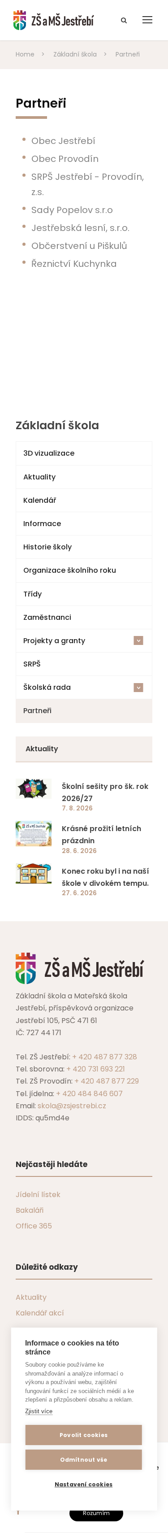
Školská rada (83, 687)
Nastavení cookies (83, 1484)
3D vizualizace (48, 453)
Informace (42, 523)
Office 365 (34, 1226)
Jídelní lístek (38, 1194)
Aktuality (39, 477)
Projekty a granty (83, 641)
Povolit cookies (84, 1435)
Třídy (32, 594)
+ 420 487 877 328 (104, 1057)
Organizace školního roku (69, 570)
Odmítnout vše (84, 1459)
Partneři (37, 711)
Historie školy (47, 547)
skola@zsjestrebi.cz (72, 1106)
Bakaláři (29, 1210)
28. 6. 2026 (79, 850)
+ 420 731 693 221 (95, 1069)
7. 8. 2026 (77, 808)
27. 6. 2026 (79, 892)
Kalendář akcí (40, 1313)
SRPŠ (32, 664)
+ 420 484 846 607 (89, 1094)
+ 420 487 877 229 (106, 1081)
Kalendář (39, 500)
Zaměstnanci (47, 617)
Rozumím (96, 1513)
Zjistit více (38, 1411)
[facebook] (18, 1511)
